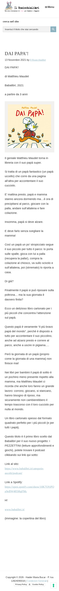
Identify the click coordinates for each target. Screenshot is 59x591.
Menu (51, 7)
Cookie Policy (38, 584)
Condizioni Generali (37, 581)
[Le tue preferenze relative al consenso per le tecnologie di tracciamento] (53, 585)
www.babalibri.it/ (15, 509)
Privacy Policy (21, 584)
